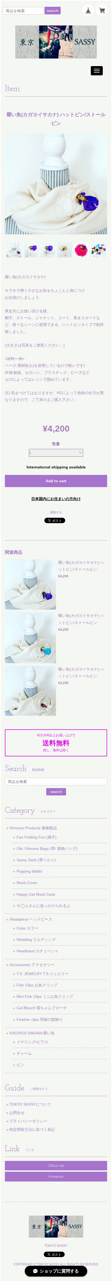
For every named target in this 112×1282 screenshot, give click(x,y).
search (52, 10)
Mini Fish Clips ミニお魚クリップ (45, 996)
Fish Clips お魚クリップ (37, 985)
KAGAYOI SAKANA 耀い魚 (32, 1033)
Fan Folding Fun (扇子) (37, 837)
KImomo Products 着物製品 (33, 828)
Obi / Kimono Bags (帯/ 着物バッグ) (47, 848)
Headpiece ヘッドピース (31, 919)
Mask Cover (27, 882)
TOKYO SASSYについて (30, 1104)
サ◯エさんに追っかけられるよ (43, 906)
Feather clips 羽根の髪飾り (40, 1019)
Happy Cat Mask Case (36, 894)
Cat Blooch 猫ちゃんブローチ (42, 1008)
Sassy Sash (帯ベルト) (36, 860)
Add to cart (56, 481)
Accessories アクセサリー (32, 965)
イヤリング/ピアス (32, 1042)
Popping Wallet (29, 871)
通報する (56, 512)
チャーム (24, 1053)
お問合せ (16, 1113)
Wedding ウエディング (36, 939)
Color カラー (27, 928)
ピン (20, 1065)
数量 (56, 444)
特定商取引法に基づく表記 (32, 1129)
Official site (56, 1166)
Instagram (56, 1176)
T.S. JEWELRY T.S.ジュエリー (43, 974)
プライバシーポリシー (28, 1121)
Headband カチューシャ (37, 951)
